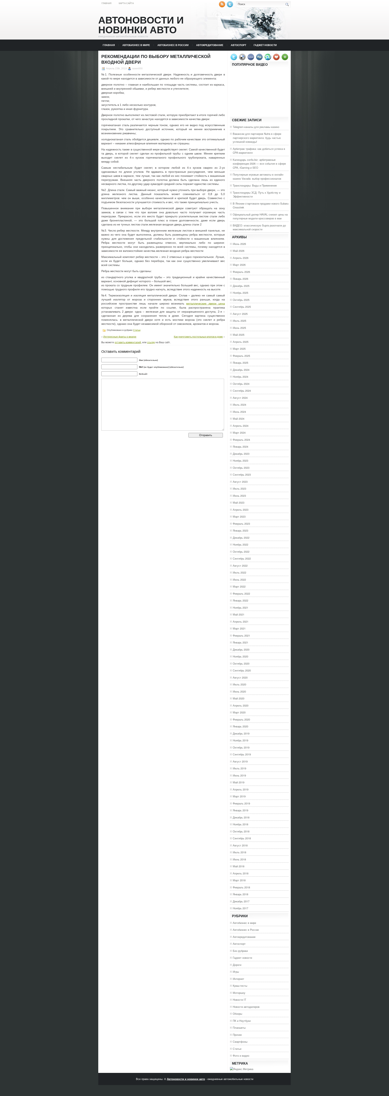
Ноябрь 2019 (240, 740)
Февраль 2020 (241, 719)
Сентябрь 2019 (242, 754)
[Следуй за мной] (230, 6)
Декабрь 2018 (241, 817)
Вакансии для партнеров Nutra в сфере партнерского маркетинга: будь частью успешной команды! (257, 138)
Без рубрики (240, 951)
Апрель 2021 (240, 621)
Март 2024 (239, 432)
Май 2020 (238, 698)
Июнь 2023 (239, 496)
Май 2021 (238, 614)
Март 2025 (239, 349)
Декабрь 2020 (241, 649)
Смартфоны (240, 1041)
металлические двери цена (205, 303)
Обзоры (237, 1014)
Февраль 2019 (241, 803)
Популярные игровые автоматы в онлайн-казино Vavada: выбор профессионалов (258, 176)
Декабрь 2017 (241, 901)
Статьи (136, 330)
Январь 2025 (240, 363)
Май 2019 (238, 782)
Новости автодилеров (246, 1007)
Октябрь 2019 (241, 747)
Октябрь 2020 (241, 663)
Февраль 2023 (241, 523)
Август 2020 (240, 677)
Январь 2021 (240, 642)
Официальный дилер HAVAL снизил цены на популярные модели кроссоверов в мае (260, 216)
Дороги (237, 965)
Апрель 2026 (240, 258)
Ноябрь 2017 (240, 908)
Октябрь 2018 (241, 831)
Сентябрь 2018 (242, 838)
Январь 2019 (240, 810)
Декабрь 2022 (241, 537)
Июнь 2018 (239, 859)
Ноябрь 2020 (240, 656)
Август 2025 (240, 314)
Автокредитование (209, 45)
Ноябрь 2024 (240, 377)
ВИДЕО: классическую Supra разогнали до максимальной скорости (259, 227)
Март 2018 (239, 880)
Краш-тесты (240, 986)
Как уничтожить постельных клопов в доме (198, 336)
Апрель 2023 (240, 510)
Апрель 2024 (240, 426)
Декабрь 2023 (241, 454)
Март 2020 (239, 712)
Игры (236, 972)
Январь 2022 (240, 600)
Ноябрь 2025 (240, 293)
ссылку (151, 342)
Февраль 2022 (241, 593)
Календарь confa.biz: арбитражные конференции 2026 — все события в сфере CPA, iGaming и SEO (259, 163)
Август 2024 (240, 398)
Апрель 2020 (240, 705)
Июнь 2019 (239, 775)
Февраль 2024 (241, 440)
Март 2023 (239, 516)
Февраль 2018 (241, 887)
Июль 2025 (239, 321)
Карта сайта (126, 3)
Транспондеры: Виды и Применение (255, 185)
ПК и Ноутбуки (242, 1021)
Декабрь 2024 (241, 370)
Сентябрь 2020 (242, 670)
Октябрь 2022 (241, 551)
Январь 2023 (240, 530)
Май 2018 (238, 866)
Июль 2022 (239, 572)
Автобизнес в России (173, 45)
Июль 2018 (239, 852)
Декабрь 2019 (241, 733)
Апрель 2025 (240, 342)
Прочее (237, 1035)
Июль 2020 (239, 684)
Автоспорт (238, 45)
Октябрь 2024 (241, 384)
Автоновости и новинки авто (141, 25)
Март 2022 (239, 586)
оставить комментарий (128, 342)
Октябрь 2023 (241, 468)
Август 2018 (240, 845)
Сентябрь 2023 (242, 474)
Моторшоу (239, 993)
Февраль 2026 (241, 272)
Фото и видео (241, 1055)
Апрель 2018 (240, 873)
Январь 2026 (240, 279)
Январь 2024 (240, 446)
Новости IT (239, 1000)
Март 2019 (239, 796)
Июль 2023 (239, 488)
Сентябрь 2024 (242, 391)
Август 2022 (240, 565)
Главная (106, 3)
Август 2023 (240, 482)
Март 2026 (239, 265)
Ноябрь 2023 (240, 460)
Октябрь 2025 (241, 300)
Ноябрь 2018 (240, 824)
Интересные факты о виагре (119, 336)
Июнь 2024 (239, 412)
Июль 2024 (239, 404)
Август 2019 (240, 761)
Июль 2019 (239, 768)
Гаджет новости (265, 45)
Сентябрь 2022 (242, 558)
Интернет (238, 979)
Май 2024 (238, 418)
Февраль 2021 (241, 635)
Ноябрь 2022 (240, 544)
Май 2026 (238, 251)
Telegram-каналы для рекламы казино (256, 127)
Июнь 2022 (239, 579)
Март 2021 (239, 628)
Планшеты (239, 1028)
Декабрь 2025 (241, 286)
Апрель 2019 (240, 789)
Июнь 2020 (239, 691)
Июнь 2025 (239, 328)
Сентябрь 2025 (242, 307)
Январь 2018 (240, 894)
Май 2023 (238, 502)
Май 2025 (238, 335)
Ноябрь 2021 (240, 607)
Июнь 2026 (239, 244)
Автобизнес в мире (136, 45)
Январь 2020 (240, 726)
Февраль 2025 (241, 356)
